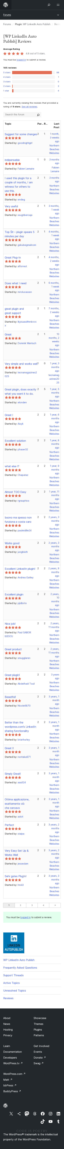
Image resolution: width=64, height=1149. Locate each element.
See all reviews (29, 106)
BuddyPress (12, 1091)
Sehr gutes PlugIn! (15, 876)
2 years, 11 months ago (53, 627)
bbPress (10, 1085)
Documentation (12, 1051)
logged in (21, 60)
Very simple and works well (21, 363)
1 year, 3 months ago (54, 367)
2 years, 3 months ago (54, 521)
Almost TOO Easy (15, 492)
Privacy (7, 1035)
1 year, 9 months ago (54, 469)
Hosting (8, 1029)
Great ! (9, 415)
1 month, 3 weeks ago (54, 137)
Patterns (39, 1035)
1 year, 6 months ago (54, 418)
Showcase (40, 1018)
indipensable (12, 160)
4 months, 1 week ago (54, 235)
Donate (40, 1057)
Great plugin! (12, 675)
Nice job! (10, 623)
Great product (13, 649)
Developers (10, 1057)
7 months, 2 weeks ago (54, 312)
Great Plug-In (13, 257)
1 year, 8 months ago (54, 444)
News (6, 1024)
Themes (38, 1024)
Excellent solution (15, 440)
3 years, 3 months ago (54, 879)
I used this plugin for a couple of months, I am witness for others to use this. (19, 184)
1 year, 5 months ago (54, 393)
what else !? (12, 466)
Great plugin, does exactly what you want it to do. (20, 391)
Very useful (11, 206)
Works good (12, 543)
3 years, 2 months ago (54, 828)
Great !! (9, 748)
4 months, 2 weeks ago (54, 261)
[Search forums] (38, 114)
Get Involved (41, 1046)
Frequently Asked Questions (20, 967)
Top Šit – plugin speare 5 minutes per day (19, 234)
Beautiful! (10, 697)
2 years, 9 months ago (53, 572)
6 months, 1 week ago (54, 286)
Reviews (8, 998)
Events (38, 1051)
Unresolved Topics (14, 990)
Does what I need (16, 283)
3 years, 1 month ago (54, 700)
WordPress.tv (13, 1063)
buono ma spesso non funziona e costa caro (18, 519)
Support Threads (13, 975)
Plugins (38, 1029)
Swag (39, 1063)
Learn (6, 1046)
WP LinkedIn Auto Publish (36, 24)
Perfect (9, 825)
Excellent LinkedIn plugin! (20, 568)
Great (8, 334)
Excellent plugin (14, 594)
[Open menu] (58, 5)
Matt (7, 1079)
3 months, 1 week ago (54, 209)
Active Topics (11, 983)
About (7, 1018)
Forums (7, 14)
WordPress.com (14, 1073)
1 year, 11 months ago (54, 495)
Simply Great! (13, 773)
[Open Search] (48, 5)
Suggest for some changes (21, 134)
